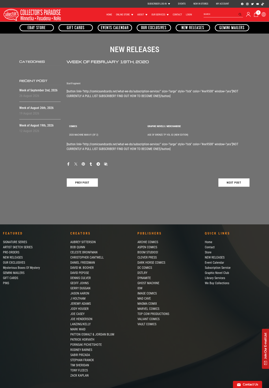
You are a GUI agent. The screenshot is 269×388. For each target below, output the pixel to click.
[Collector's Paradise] (36, 28)
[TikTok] (262, 4)
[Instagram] (247, 4)
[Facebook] (242, 4)
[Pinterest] (83, 164)
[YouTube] (257, 4)
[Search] (223, 14)
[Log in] (248, 14)
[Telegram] (98, 164)
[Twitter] (252, 4)
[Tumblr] (91, 164)
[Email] (106, 164)
